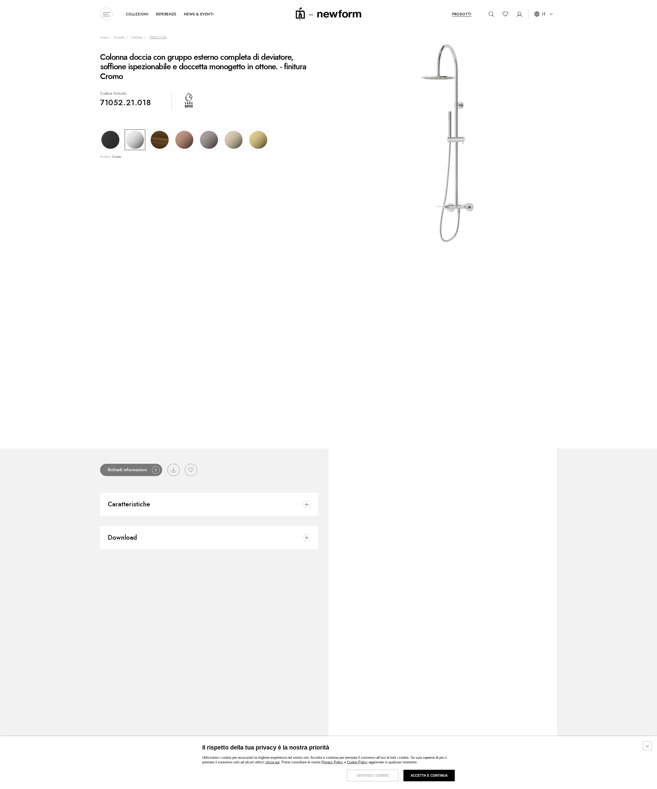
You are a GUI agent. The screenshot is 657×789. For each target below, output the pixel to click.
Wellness (136, 38)
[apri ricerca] (491, 14)
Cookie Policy (357, 762)
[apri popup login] (517, 14)
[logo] (328, 14)
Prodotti (119, 38)
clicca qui (272, 762)
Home (104, 38)
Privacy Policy (332, 762)
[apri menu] (106, 14)
